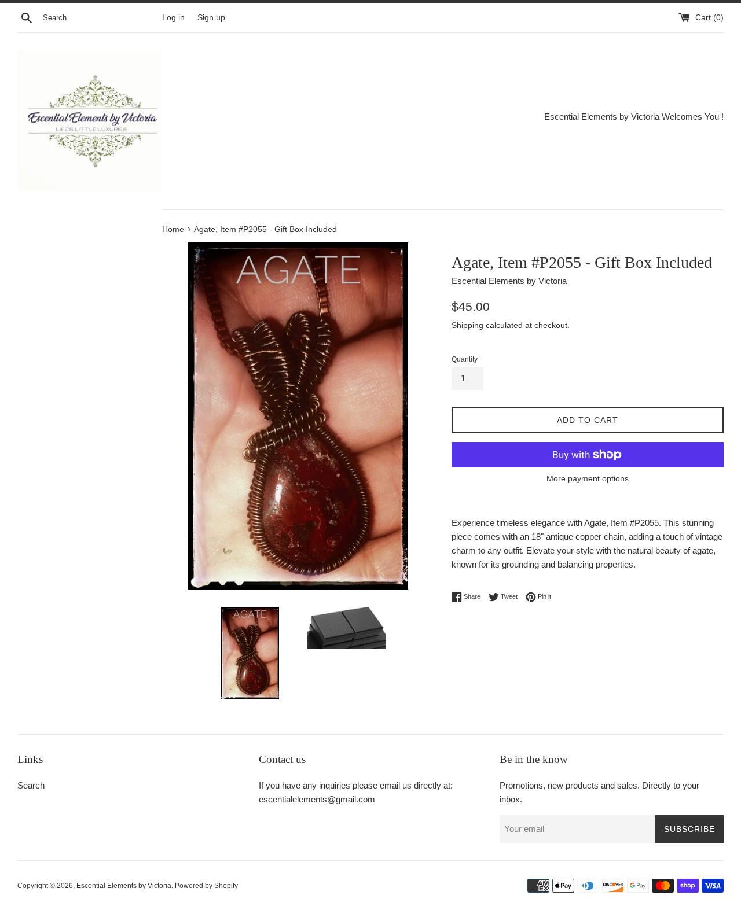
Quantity (465, 359)
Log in (173, 17)
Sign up (211, 17)
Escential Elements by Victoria (123, 886)
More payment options (587, 478)
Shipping (467, 325)
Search (31, 785)
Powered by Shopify (206, 886)
